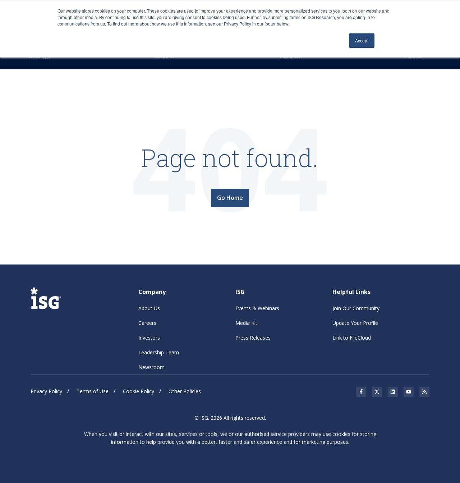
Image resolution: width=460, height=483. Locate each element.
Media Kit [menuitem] (246, 322)
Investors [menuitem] (149, 337)
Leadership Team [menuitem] (158, 352)
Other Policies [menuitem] (185, 391)
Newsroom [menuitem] (151, 367)
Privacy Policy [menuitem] (46, 391)
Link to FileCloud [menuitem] (351, 337)
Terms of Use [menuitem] (93, 391)
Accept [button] (361, 40)
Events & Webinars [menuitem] (257, 308)
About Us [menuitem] (149, 308)
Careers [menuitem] (147, 322)
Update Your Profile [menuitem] (355, 322)
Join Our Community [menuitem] (356, 308)
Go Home (230, 198)
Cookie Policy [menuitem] (138, 391)
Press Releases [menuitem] (253, 337)
